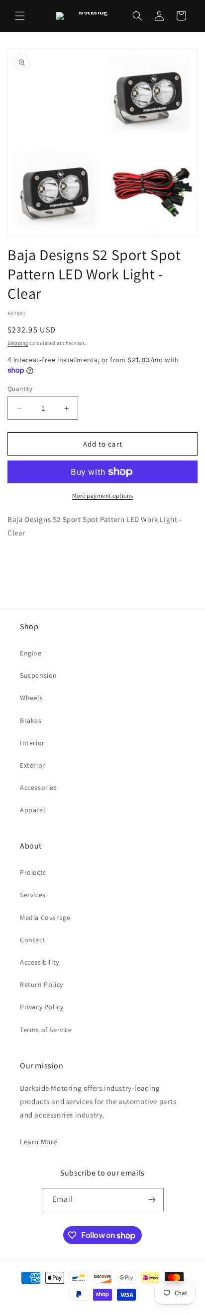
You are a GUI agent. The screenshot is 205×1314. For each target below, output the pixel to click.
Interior (32, 742)
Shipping (17, 343)
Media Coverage (45, 917)
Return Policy (41, 984)
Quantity (19, 389)
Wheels (31, 697)
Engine (31, 653)
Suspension (38, 675)
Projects (33, 872)
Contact (32, 939)
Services (33, 894)
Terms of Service (46, 1029)
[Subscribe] (152, 1199)
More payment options (102, 495)
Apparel (32, 809)
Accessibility (39, 962)
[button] (20, 16)
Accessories (38, 787)
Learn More (38, 1141)
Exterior (32, 765)
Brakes (31, 720)
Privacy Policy (41, 1006)
